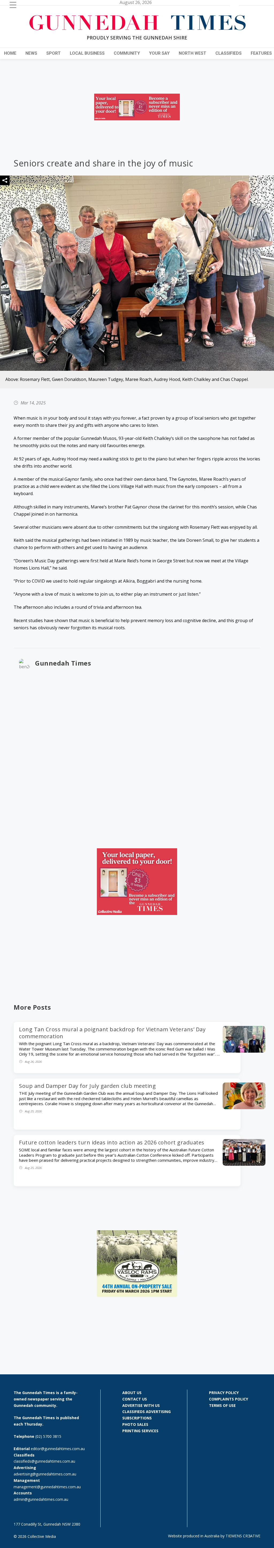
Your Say (159, 53)
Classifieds (228, 53)
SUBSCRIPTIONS (137, 1417)
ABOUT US (132, 1392)
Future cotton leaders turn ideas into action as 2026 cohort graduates (111, 1142)
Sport (53, 53)
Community (127, 53)
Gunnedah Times (63, 663)
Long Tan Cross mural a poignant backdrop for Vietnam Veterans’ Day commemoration (112, 1033)
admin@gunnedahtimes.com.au (41, 1499)
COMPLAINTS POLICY (228, 1399)
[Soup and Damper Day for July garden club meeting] (244, 1108)
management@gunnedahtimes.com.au (47, 1486)
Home (10, 53)
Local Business (87, 53)
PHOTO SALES (135, 1424)
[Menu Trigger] (13, 4)
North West (192, 53)
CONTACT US (134, 1399)
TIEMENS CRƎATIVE (243, 1535)
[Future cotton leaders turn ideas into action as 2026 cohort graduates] (244, 1164)
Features (261, 53)
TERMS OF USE (222, 1405)
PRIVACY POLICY (224, 1392)
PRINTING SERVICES (140, 1430)
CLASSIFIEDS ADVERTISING (146, 1411)
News (31, 53)
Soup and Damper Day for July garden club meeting (87, 1085)
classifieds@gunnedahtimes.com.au (44, 1461)
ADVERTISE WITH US (141, 1405)
